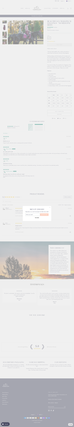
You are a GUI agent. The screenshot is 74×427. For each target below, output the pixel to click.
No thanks (37, 217)
